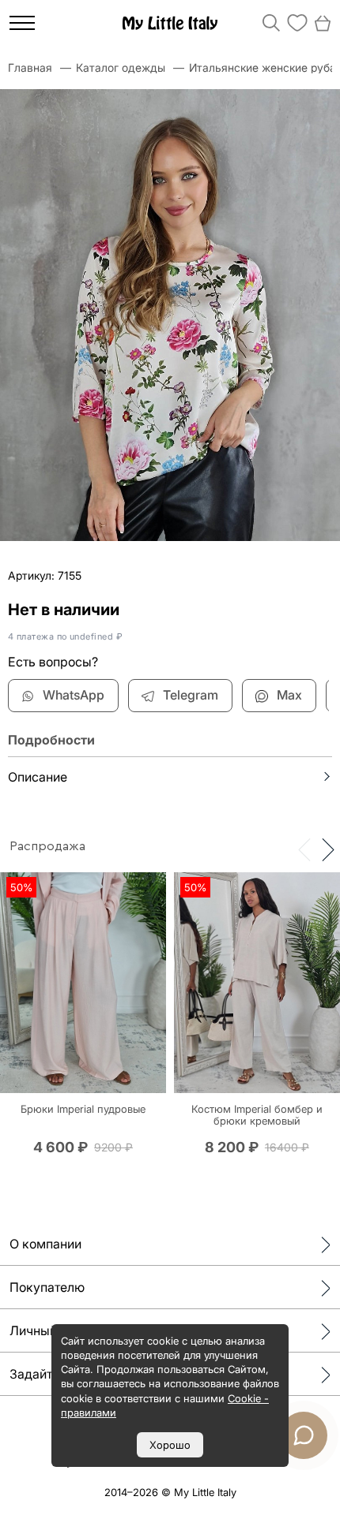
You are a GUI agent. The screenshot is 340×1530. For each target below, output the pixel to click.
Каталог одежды (120, 67)
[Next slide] (328, 848)
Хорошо (170, 1445)
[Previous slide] (304, 848)
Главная (30, 67)
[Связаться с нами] (303, 1435)
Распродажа (47, 846)
